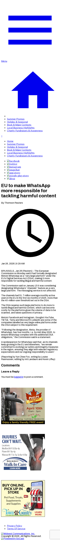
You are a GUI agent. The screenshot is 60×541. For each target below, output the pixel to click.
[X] (12, 163)
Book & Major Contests (19, 124)
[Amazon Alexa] (11, 178)
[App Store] (13, 172)
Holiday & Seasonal (17, 121)
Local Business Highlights (21, 127)
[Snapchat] (13, 169)
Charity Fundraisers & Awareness (25, 130)
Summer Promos (15, 118)
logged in (18, 377)
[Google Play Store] (18, 175)
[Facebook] (13, 160)
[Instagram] (14, 166)
